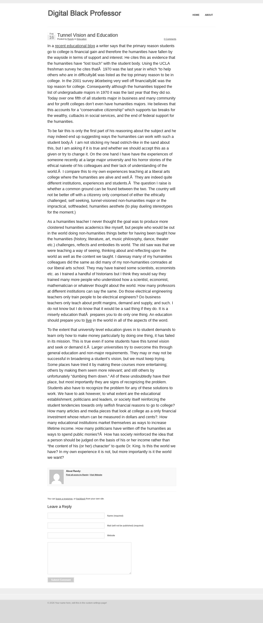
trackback (81, 499)
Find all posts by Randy (77, 475)
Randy (70, 39)
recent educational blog (75, 46)
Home (196, 15)
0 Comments (170, 39)
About (209, 15)
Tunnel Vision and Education (87, 35)
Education (82, 39)
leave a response (64, 499)
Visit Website (96, 475)
